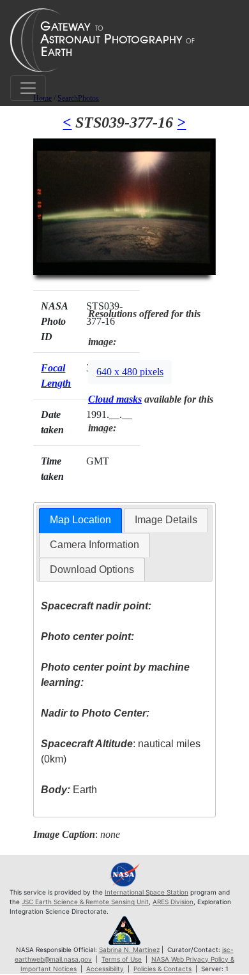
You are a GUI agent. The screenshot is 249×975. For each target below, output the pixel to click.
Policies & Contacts (162, 968)
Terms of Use (122, 959)
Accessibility (105, 968)
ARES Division (173, 901)
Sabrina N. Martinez (129, 949)
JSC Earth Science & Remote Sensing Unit (85, 901)
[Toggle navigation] (28, 88)
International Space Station (146, 892)
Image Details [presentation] (166, 519)
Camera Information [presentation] (94, 544)
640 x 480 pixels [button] (129, 371)
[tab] (80, 520)
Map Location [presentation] (80, 519)
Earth (69, 789)
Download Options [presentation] (92, 569)
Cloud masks (115, 399)
